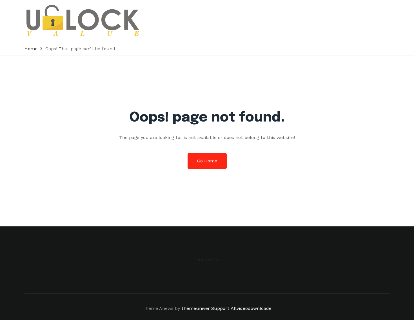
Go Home (207, 161)
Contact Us (207, 259)
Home (31, 48)
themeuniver (195, 308)
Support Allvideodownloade (241, 308)
